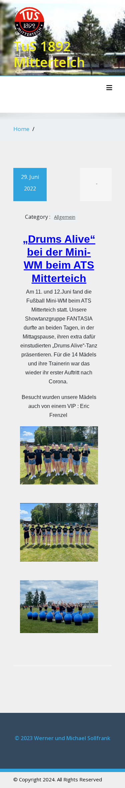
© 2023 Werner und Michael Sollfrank (62, 738)
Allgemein (64, 217)
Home (21, 129)
